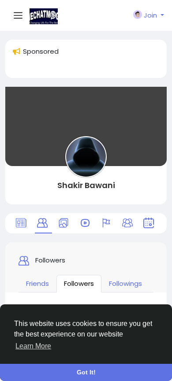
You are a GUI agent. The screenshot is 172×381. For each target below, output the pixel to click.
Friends (37, 283)
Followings (125, 283)
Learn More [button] (33, 346)
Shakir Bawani (86, 185)
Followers (79, 283)
